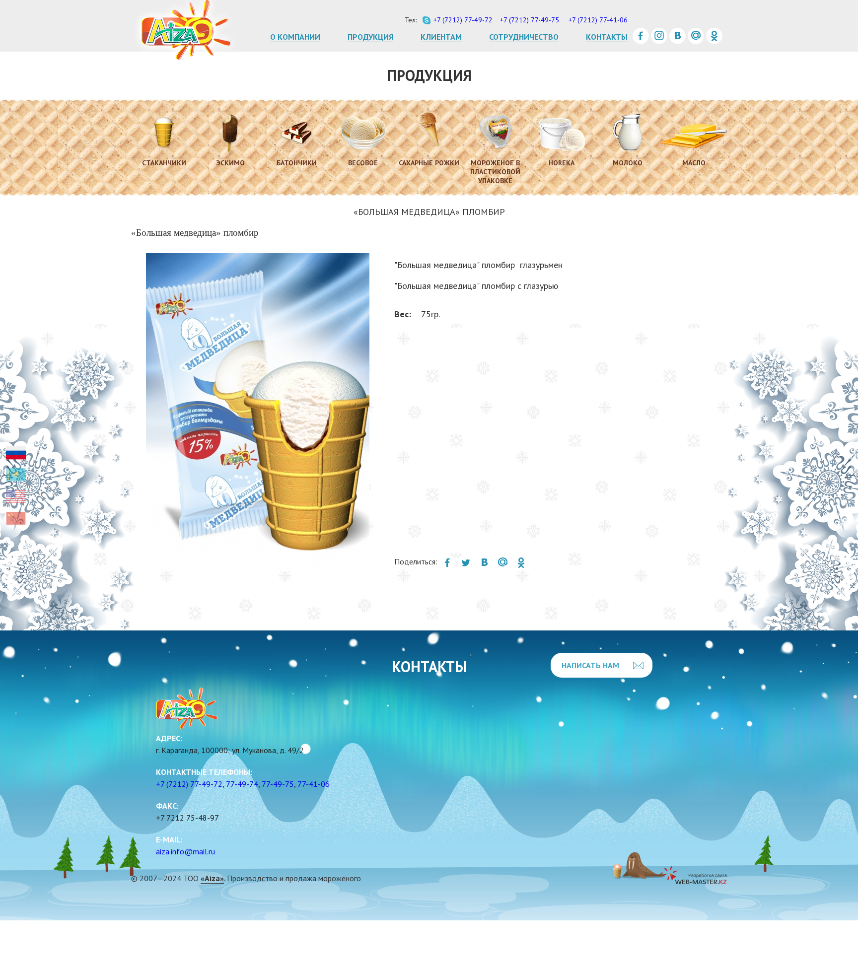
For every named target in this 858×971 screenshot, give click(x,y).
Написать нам (590, 665)
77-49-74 (242, 784)
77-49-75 (278, 784)
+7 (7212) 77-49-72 (189, 784)
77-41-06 (313, 784)
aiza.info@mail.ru (185, 851)
